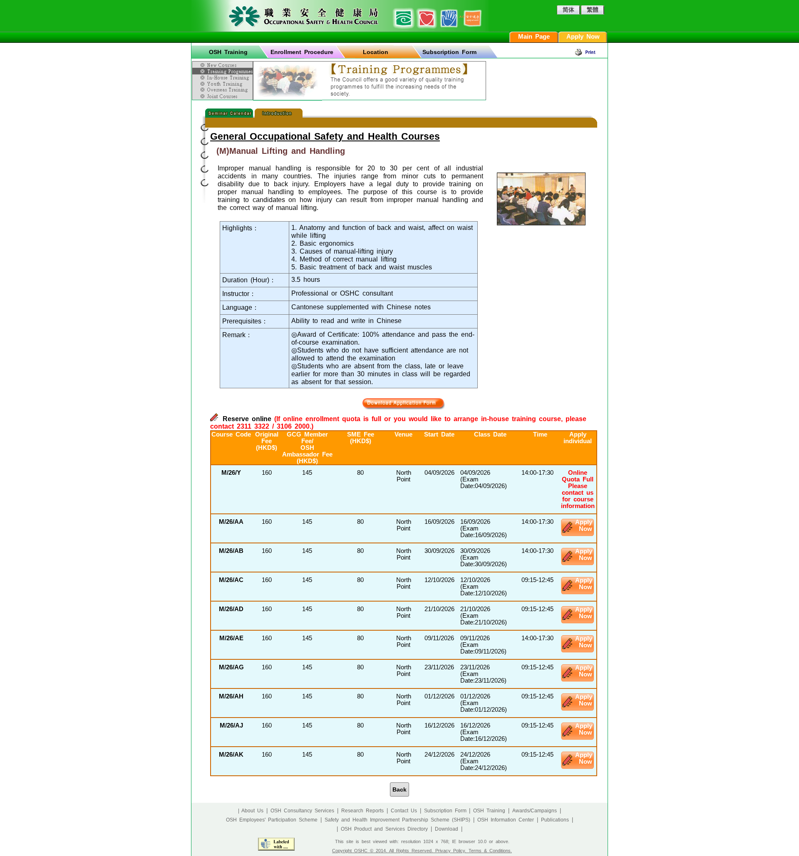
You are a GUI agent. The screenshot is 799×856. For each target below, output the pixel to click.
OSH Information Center (505, 820)
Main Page (534, 36)
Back (399, 789)
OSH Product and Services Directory (384, 829)
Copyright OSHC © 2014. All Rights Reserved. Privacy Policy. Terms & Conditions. (422, 850)
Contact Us (404, 811)
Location (375, 52)
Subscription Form (449, 52)
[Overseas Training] (223, 89)
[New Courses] (223, 63)
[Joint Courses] (223, 96)
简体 (568, 9)
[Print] (591, 52)
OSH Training (228, 52)
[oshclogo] (340, 16)
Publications (555, 820)
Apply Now (583, 36)
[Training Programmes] (223, 71)
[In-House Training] (223, 77)
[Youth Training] (223, 83)
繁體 (592, 9)
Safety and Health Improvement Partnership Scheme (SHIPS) (397, 820)
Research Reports (362, 811)
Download (446, 829)
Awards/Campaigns (534, 811)
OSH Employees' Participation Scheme (272, 820)
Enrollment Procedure (301, 52)
